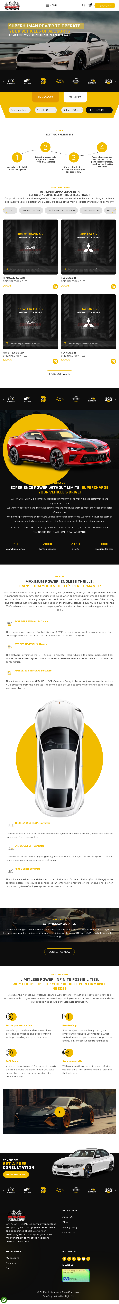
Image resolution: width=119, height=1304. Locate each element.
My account (12, 1258)
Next (115, 81)
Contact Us (68, 1232)
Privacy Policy (69, 1227)
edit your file (99, 110)
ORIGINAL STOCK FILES (15, 281)
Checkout (11, 1263)
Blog (65, 1222)
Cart (8, 1268)
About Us (67, 1217)
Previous (3, 81)
